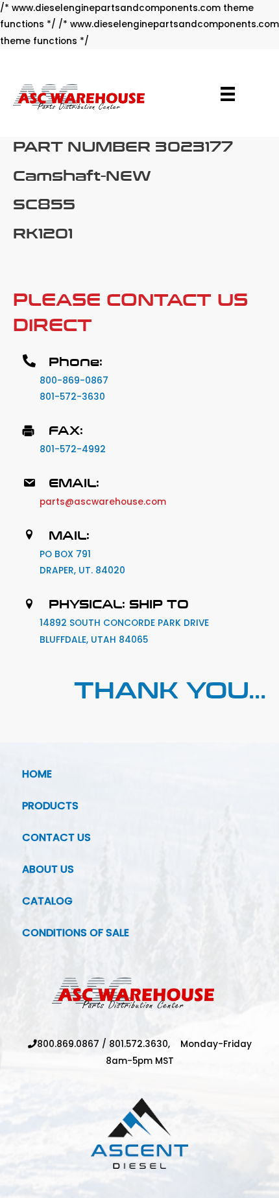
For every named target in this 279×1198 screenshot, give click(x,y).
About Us (48, 869)
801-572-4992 (73, 449)
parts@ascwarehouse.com (103, 502)
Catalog (47, 900)
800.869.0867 (68, 1044)
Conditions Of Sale (75, 932)
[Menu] (228, 94)
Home (37, 773)
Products (50, 805)
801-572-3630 (72, 397)
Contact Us (56, 837)
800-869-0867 (74, 380)
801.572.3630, (144, 1044)
